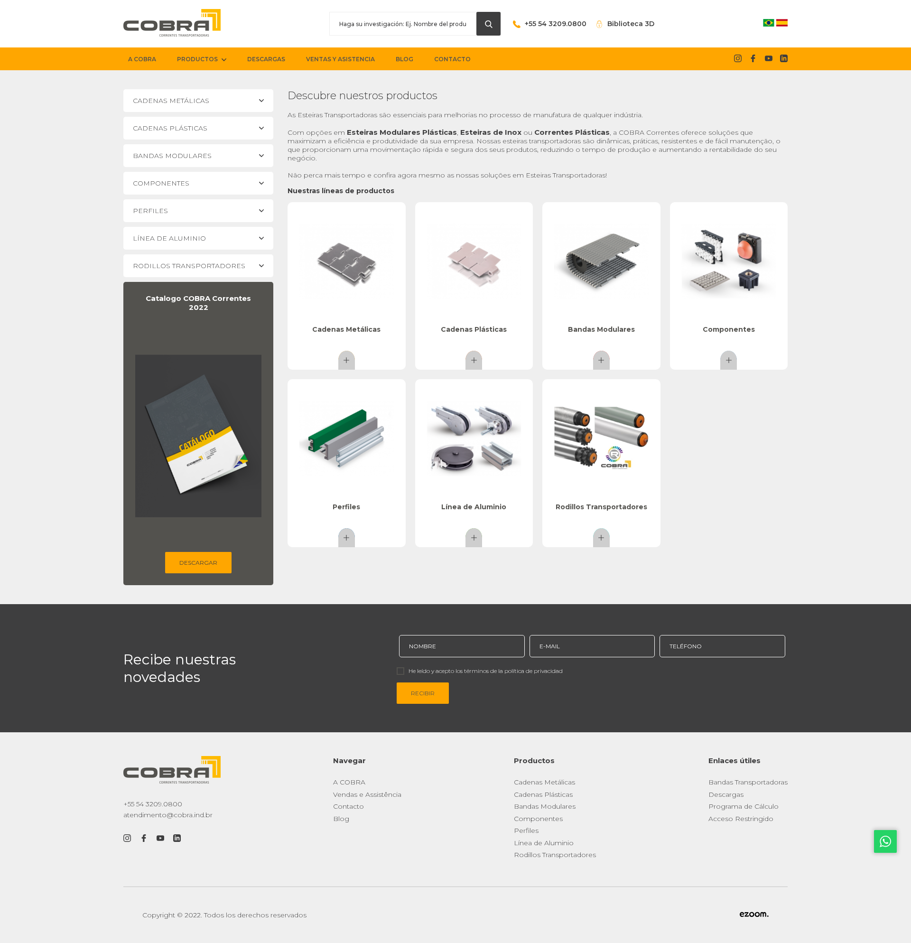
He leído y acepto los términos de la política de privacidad (486, 670)
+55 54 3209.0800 (152, 804)
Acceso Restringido (740, 818)
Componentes (538, 818)
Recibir (423, 693)
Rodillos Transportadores (555, 854)
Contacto (348, 806)
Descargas (726, 794)
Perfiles (526, 830)
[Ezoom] (754, 915)
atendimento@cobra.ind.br (168, 815)
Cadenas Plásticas (543, 794)
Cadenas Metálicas (544, 782)
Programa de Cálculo (743, 806)
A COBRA (349, 782)
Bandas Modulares (545, 806)
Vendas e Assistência (367, 794)
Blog (341, 818)
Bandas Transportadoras (748, 782)
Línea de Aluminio (544, 843)
